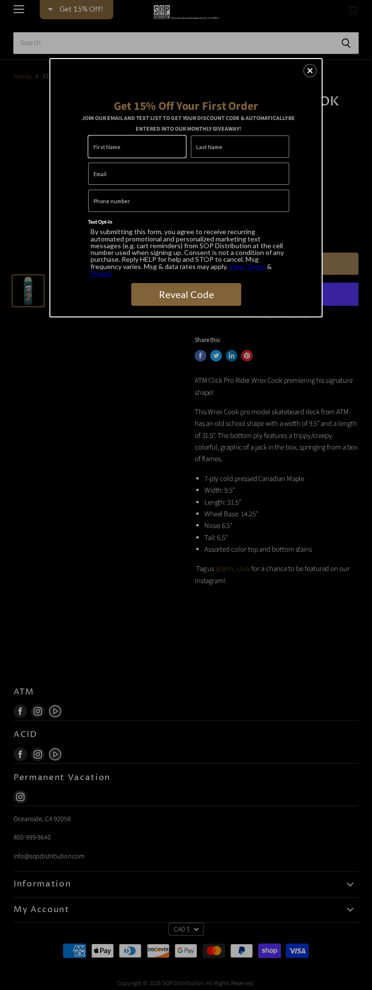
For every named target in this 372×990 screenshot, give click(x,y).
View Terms (247, 266)
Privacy (101, 273)
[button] (310, 70)
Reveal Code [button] (186, 294)
